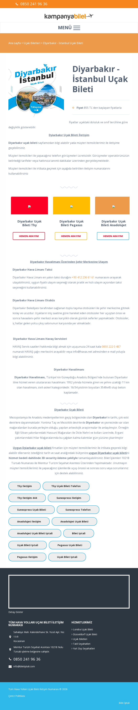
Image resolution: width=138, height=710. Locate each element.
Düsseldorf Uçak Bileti (84, 634)
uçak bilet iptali (67, 557)
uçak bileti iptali (27, 545)
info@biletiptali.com (24, 666)
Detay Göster (15, 612)
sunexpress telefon (78, 509)
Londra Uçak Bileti (82, 629)
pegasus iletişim (27, 557)
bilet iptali (78, 533)
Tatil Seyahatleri (81, 643)
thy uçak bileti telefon (66, 486)
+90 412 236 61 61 (83, 277)
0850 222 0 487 (111, 346)
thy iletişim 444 (27, 497)
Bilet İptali (124, 702)
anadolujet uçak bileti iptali (35, 533)
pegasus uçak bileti (70, 545)
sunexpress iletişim (69, 497)
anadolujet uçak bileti (74, 521)
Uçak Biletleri (32, 43)
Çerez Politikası (16, 696)
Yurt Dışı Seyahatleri (83, 648)
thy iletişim (24, 486)
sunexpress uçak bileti (31, 509)
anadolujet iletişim (29, 521)
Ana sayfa (14, 43)
